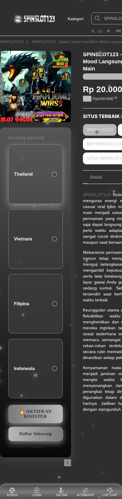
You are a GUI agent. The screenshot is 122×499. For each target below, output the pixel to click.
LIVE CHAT (109, 495)
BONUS (12, 495)
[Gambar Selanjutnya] (67, 462)
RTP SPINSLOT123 (111, 31)
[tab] (96, 177)
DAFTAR (61, 495)
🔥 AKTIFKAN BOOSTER (35, 414)
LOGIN (36, 495)
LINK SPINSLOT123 (102, 31)
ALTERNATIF (85, 495)
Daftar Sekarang (35, 433)
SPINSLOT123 (94, 31)
